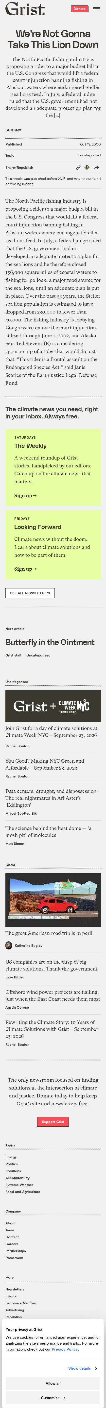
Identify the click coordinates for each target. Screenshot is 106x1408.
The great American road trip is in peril (48, 933)
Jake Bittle (14, 977)
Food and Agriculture (22, 1192)
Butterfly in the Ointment (50, 642)
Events (10, 1296)
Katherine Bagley (28, 945)
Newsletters (14, 1289)
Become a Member (20, 1303)
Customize (50, 1398)
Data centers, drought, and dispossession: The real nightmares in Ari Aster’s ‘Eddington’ (51, 798)
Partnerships (15, 1251)
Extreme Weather (19, 1185)
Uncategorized (89, 155)
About (10, 1223)
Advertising (14, 1310)
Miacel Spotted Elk (21, 813)
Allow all (53, 1383)
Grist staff (13, 130)
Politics (11, 1164)
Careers (11, 1244)
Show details (79, 1368)
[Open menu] (96, 8)
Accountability (17, 1178)
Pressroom (14, 1258)
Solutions (13, 1171)
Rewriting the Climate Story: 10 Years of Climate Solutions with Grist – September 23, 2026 (51, 1029)
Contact (12, 1237)
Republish (13, 1317)
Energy (11, 1157)
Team (9, 1230)
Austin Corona (17, 1007)
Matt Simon (14, 843)
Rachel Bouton (17, 746)
